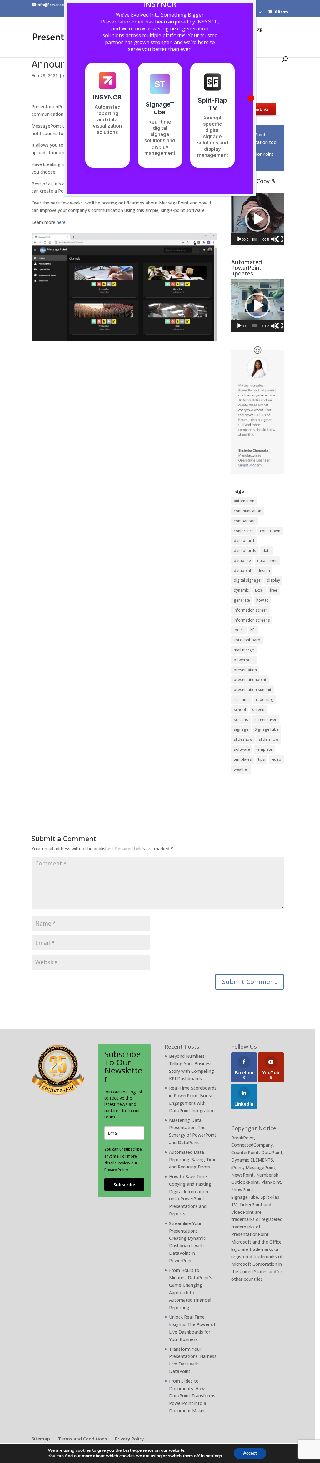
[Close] (251, 98)
